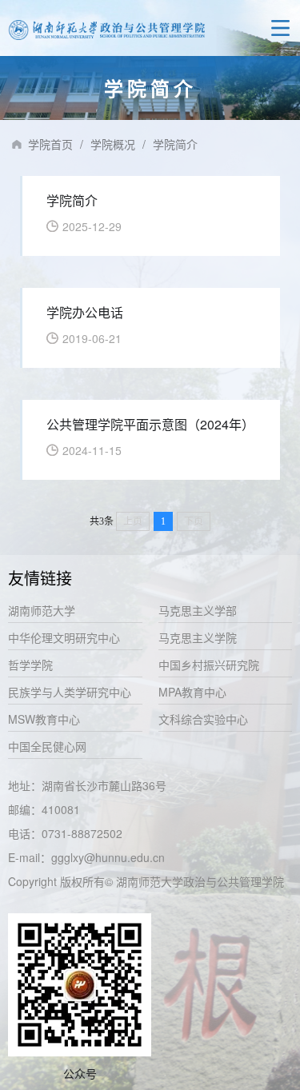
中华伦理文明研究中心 (64, 637)
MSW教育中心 (44, 719)
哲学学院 (30, 665)
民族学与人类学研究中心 (69, 692)
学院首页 (50, 144)
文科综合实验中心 (203, 719)
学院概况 (112, 144)
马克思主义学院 (197, 637)
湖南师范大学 (41, 610)
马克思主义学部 (197, 610)
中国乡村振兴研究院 (208, 665)
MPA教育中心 (192, 692)
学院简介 (175, 144)
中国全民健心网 (47, 746)
